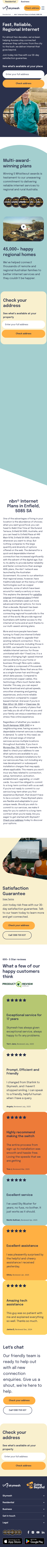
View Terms (8, 899)
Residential (10, 2)
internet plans (23, 598)
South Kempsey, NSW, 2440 (16, 725)
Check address (32, 8)
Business (25, 2)
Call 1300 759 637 (17, 935)
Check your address (13, 820)
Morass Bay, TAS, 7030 (14, 747)
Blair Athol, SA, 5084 (13, 704)
